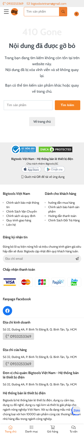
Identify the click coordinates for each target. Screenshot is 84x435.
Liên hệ (11, 224)
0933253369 (15, 3)
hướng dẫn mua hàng (61, 202)
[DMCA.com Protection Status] (55, 150)
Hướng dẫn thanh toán (62, 216)
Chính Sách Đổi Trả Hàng (64, 220)
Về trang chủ (42, 121)
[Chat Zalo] (76, 410)
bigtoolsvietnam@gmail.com (48, 3)
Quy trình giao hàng (18, 220)
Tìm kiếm (67, 105)
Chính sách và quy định (20, 216)
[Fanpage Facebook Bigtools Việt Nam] (7, 310)
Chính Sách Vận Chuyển (21, 211)
